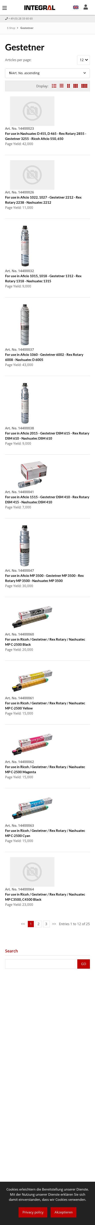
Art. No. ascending (26, 73)
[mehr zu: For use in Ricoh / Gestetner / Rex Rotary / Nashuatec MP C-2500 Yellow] (32, 680)
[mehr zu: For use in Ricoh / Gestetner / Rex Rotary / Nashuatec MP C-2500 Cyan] (32, 808)
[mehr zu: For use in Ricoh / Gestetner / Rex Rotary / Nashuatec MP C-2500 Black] (32, 616)
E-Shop (11, 28)
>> (54, 924)
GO (83, 964)
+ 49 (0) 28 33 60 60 (20, 18)
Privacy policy (33, 1212)
